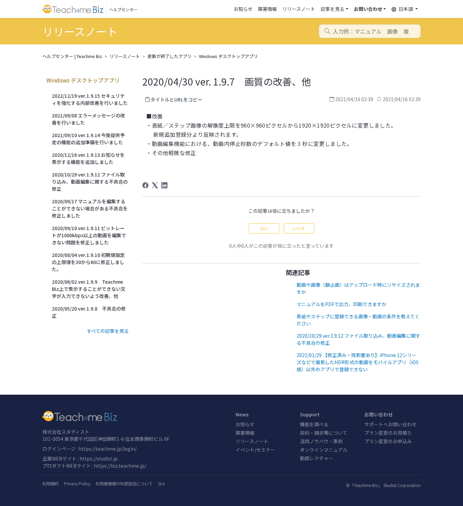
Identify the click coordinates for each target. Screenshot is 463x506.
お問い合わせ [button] (368, 8)
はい (264, 228)
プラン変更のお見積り (388, 432)
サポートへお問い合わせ (390, 424)
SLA (161, 484)
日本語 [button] (406, 8)
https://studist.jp (99, 458)
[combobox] (370, 31)
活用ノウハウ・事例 (321, 441)
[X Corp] (155, 185)
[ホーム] (134, 416)
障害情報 (267, 8)
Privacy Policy (77, 484)
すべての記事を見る (108, 330)
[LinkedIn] (164, 185)
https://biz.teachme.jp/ (120, 465)
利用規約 (50, 484)
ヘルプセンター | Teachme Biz (72, 56)
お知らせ (243, 8)
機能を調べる (314, 424)
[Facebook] (145, 185)
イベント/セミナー (255, 449)
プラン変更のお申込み (388, 441)
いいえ (299, 228)
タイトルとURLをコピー (176, 99)
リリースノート (298, 8)
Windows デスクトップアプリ (228, 56)
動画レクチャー (316, 458)
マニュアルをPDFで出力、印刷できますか (341, 304)
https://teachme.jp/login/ (108, 448)
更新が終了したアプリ (169, 56)
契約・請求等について (323, 432)
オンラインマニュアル (323, 449)
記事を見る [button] (332, 8)
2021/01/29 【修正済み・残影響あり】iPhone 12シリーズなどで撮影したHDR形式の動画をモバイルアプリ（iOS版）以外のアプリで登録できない (358, 362)
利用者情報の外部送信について (124, 484)
